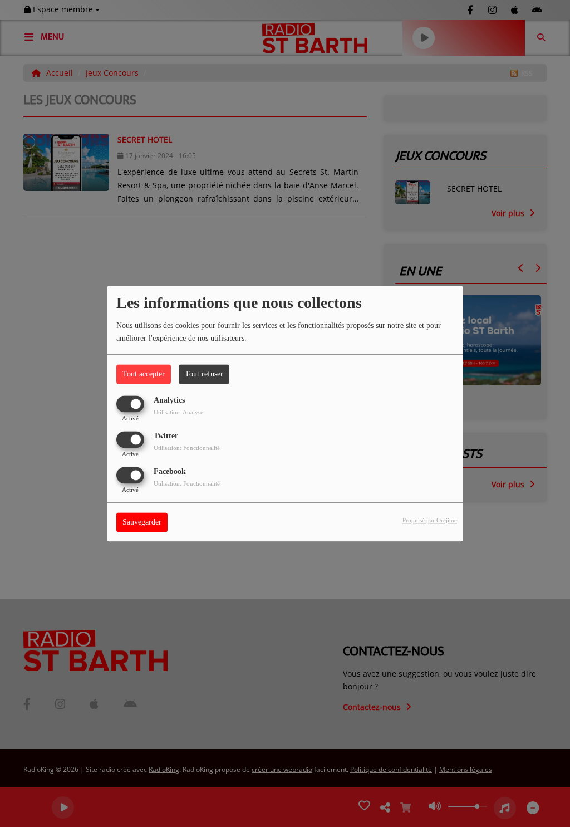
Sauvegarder (141, 522)
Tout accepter (143, 374)
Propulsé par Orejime (429, 520)
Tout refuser (204, 374)
